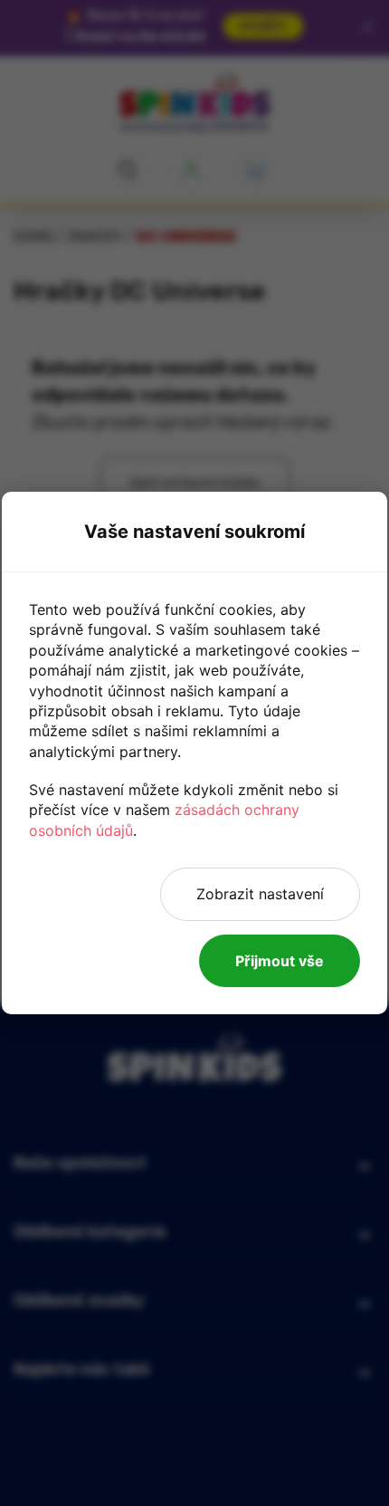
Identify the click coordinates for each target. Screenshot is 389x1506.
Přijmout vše (279, 961)
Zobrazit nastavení (260, 894)
